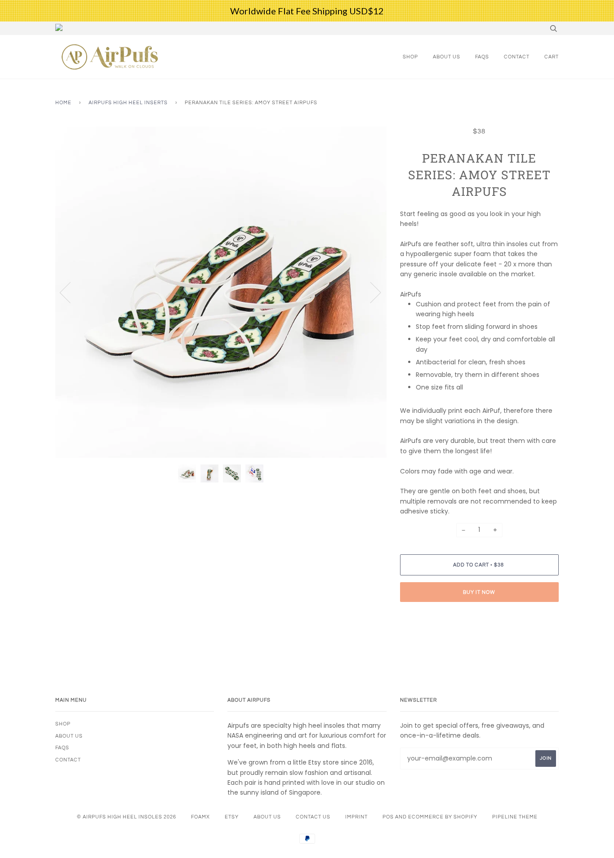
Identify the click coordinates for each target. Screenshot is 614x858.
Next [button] (370, 292)
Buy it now (479, 592)
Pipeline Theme (515, 816)
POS (388, 816)
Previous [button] (70, 292)
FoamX (200, 816)
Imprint (356, 816)
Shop (410, 56)
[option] (221, 292)
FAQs (482, 56)
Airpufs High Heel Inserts (128, 102)
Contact (516, 56)
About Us (446, 56)
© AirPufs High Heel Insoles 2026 (126, 816)
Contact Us (313, 816)
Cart (551, 56)
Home (63, 102)
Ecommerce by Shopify (442, 816)
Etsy (232, 816)
